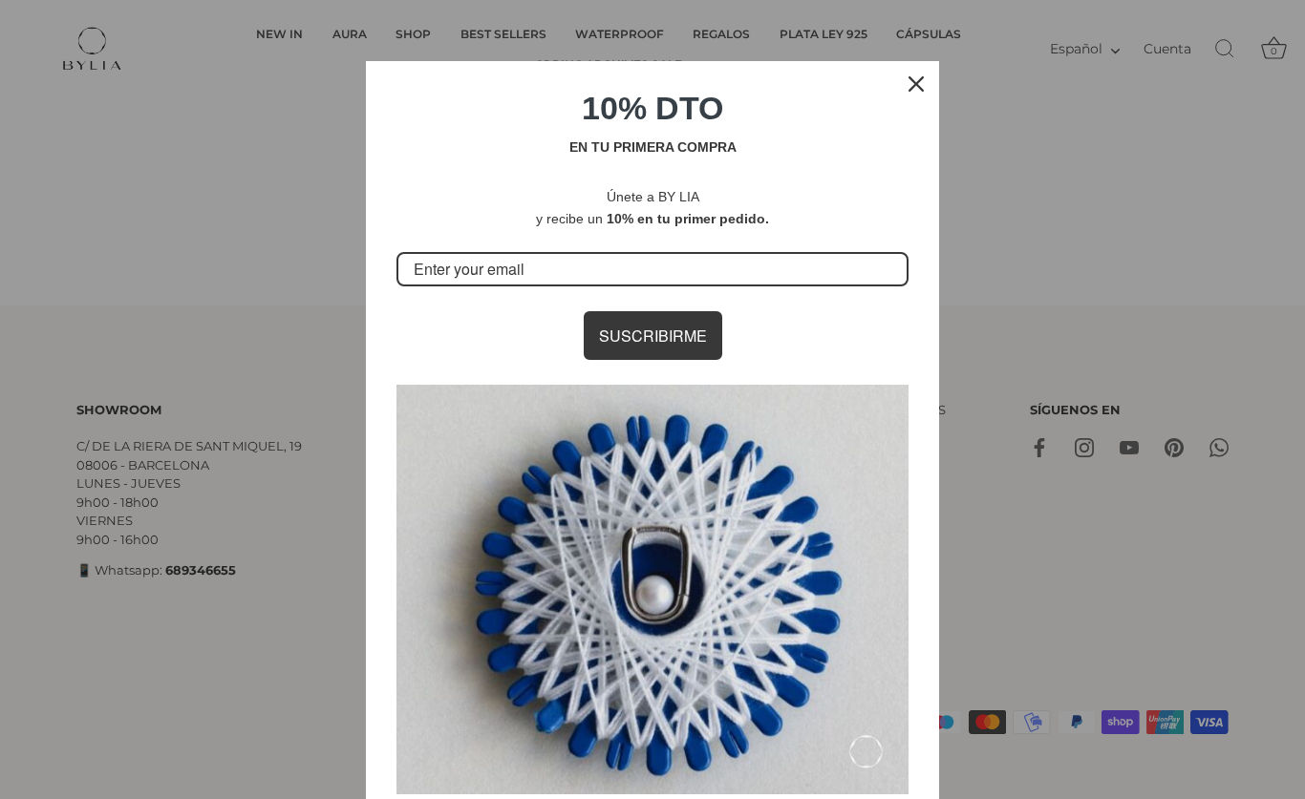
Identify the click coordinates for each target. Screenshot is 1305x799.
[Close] (916, 84)
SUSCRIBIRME (653, 336)
